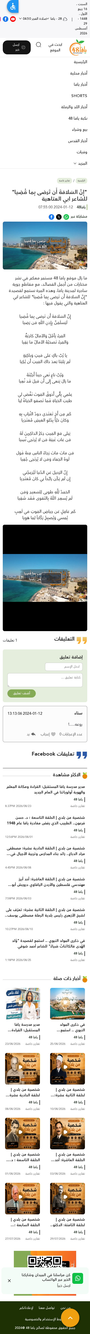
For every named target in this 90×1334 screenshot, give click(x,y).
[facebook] (5, 18)
